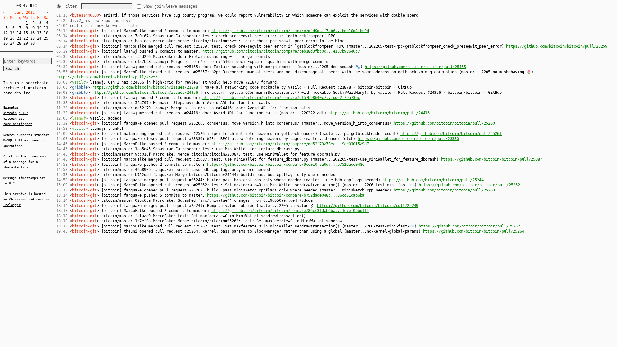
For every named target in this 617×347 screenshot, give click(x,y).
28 (19, 43)
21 (19, 38)
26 (5, 43)
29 (25, 43)
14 (19, 33)
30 (32, 43)
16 (32, 33)
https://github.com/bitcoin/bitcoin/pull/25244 (433, 180)
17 (39, 33)
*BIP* (23, 113)
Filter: (72, 6)
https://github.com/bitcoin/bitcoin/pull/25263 (444, 190)
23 (32, 38)
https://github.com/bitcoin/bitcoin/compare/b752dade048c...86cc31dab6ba (285, 195)
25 (46, 38)
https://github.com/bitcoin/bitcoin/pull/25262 (469, 185)
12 (5, 33)
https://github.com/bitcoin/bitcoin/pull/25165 (415, 67)
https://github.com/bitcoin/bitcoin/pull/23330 (408, 139)
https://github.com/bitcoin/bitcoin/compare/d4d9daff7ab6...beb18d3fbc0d (290, 31)
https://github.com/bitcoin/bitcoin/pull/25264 (473, 231)
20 (12, 38)
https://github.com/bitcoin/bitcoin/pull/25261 (451, 133)
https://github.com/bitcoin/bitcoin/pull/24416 (379, 113)
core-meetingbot (17, 124)
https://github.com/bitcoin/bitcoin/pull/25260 (444, 123)
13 (12, 33)
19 (5, 38)
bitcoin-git (13, 118)
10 (39, 28)
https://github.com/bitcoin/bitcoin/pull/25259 (556, 46)
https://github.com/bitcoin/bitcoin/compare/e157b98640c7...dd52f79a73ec (281, 97)
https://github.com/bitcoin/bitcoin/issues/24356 (145, 92)
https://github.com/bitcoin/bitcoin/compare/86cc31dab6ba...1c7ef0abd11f (290, 211)
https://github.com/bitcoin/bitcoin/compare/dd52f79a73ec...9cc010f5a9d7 (290, 144)
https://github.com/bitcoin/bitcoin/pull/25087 (491, 159)
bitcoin (10, 113)
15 (25, 33)
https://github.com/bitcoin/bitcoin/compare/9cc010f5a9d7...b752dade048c (285, 164)
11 (46, 28)
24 (39, 38)
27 (12, 43)
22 (25, 38)
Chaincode (17, 199)
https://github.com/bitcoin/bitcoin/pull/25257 (106, 77)
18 (46, 33)
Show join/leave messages (170, 6)
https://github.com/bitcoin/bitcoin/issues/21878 (145, 87)
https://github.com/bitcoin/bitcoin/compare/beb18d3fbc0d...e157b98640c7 (281, 51)
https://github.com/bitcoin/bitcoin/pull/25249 (367, 205)
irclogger (12, 205)
